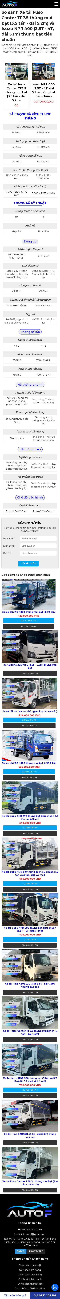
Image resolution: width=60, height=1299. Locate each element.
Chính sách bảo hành (30, 1279)
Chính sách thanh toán (30, 1283)
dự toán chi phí (28, 620)
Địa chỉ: (7, 553)
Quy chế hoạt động (30, 1269)
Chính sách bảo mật (30, 1265)
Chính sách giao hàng (30, 1274)
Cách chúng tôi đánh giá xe (30, 1288)
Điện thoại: (9, 545)
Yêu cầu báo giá (28, 626)
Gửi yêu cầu (28, 563)
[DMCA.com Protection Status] (30, 1253)
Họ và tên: (9, 538)
